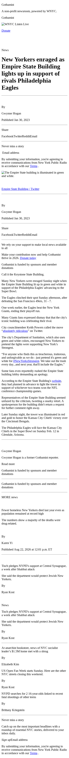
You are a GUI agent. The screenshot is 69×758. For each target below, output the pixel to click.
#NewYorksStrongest (26, 361)
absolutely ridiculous (15, 330)
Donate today (28, 258)
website (56, 380)
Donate (6, 30)
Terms (33, 166)
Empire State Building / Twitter (20, 189)
